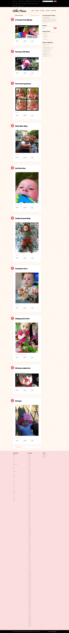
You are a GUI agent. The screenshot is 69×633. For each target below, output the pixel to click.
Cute (24, 158)
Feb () (30, 456)
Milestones (14, 454)
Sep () (30, 464)
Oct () (30, 465)
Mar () (30, 472)
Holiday (14, 468)
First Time (14, 471)
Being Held (48, 51)
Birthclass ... (49, 54)
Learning (14, 482)
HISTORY (42, 10)
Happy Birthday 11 (46, 36)
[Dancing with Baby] (22, 52)
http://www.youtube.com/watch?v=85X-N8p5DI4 (21, 387)
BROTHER (53, 10)
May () (30, 460)
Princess (14, 459)
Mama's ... (52, 48)
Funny (14, 478)
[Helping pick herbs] (22, 319)
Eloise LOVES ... (48, 45)
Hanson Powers (45, 454)
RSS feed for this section (35, 15)
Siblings (14, 475)
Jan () (29, 455)
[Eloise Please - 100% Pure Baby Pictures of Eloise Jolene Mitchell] (19, 11)
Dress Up (45, 37)
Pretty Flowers (46, 34)
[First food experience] (23, 84)
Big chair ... (48, 44)
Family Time (14, 492)
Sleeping (14, 499)
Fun (13, 457)
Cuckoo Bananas (15, 464)
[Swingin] (18, 401)
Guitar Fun (49, 50)
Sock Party (51, 47)
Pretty (14, 461)
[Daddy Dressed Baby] (23, 218)
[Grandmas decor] (21, 268)
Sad (13, 480)
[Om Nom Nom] (20, 168)
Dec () (30, 467)
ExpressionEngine (53, 631)
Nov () (30, 509)
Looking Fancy (46, 39)
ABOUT (37, 10)
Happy (14, 487)
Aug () (30, 463)
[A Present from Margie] (23, 20)
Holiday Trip (45, 33)
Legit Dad (32, 41)
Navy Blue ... (49, 53)
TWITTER (48, 10)
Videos (24, 41)
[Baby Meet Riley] (21, 126)
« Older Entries (18, 447)
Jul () (29, 462)
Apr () (30, 459)
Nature (14, 473)
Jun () (30, 475)
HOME (32, 10)
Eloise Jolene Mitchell (46, 17)
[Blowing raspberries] (22, 368)
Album (14, 485)
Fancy (14, 466)
